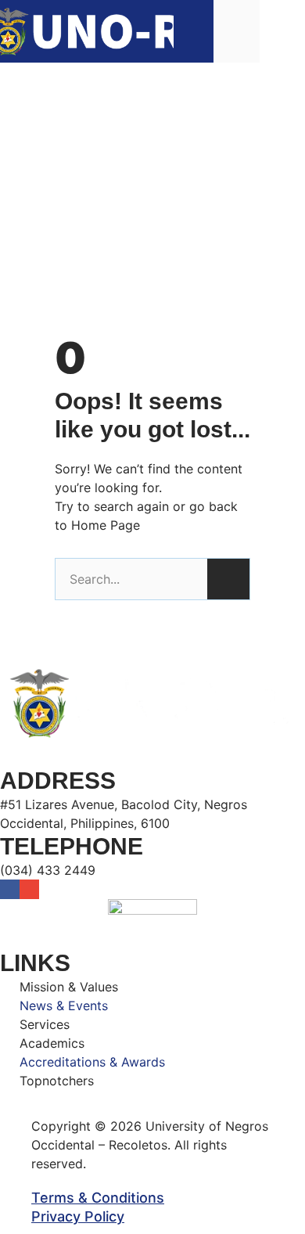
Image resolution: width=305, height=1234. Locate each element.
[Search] (228, 579)
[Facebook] (10, 889)
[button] (282, 31)
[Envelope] (29, 889)
